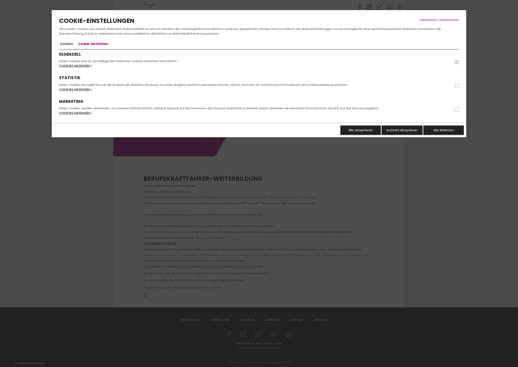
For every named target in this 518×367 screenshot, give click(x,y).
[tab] (66, 43)
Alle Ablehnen (443, 130)
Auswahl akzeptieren (402, 130)
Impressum (428, 20)
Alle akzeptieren (361, 130)
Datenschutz (449, 20)
